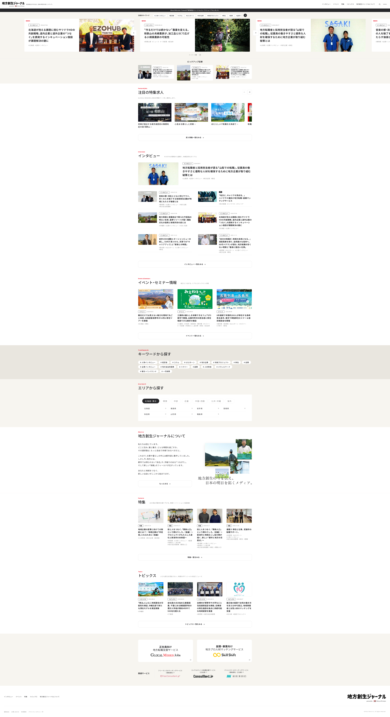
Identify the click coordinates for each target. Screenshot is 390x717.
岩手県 (200, 408)
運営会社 (6, 712)
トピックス (350, 4)
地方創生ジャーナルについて (365, 4)
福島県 (200, 414)
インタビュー (326, 4)
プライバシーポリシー (35, 712)
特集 (342, 4)
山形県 (173, 414)
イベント (336, 4)
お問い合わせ (15, 712)
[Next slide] (249, 92)
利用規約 (24, 712)
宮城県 (226, 408)
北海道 (147, 408)
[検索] (379, 4)
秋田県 (147, 414)
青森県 (173, 408)
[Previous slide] (244, 92)
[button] (244, 15)
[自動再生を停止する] (200, 55)
